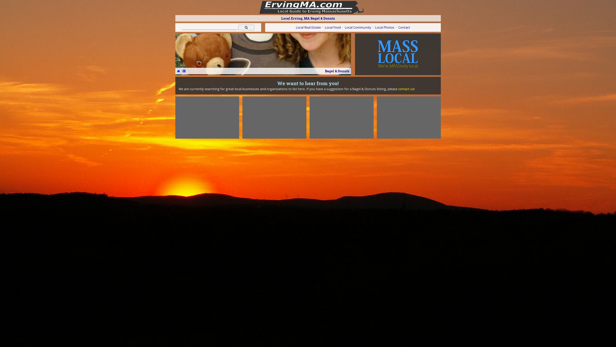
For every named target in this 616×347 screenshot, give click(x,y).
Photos (384, 27)
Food (333, 27)
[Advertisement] (207, 117)
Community (358, 27)
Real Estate (308, 27)
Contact (404, 27)
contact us (406, 89)
